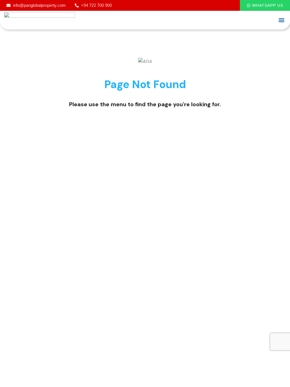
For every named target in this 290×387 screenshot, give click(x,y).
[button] (281, 20)
